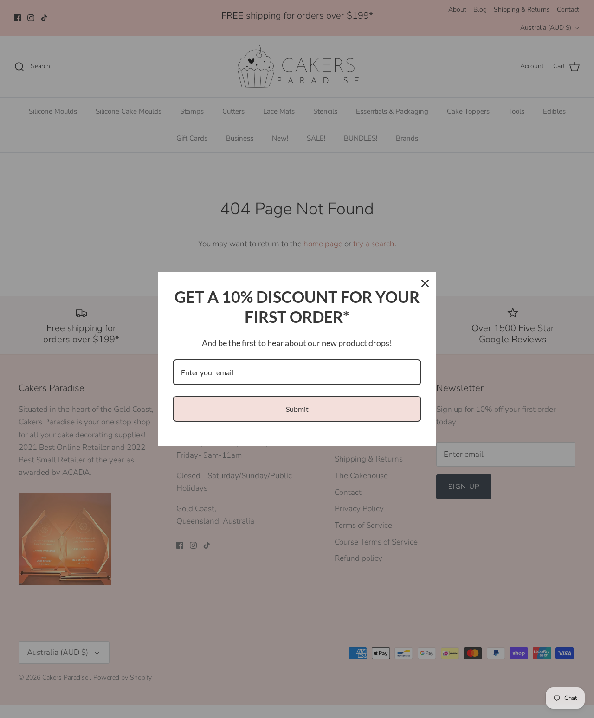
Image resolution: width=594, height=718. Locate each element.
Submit (297, 408)
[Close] (425, 283)
